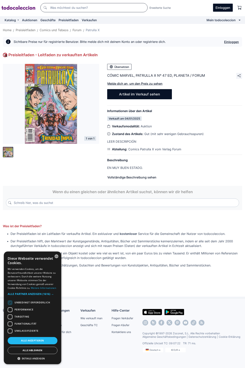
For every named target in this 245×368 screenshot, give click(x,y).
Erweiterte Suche (160, 7)
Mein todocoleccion (221, 20)
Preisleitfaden (69, 20)
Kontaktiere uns (121, 332)
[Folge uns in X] (169, 323)
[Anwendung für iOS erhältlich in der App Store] (152, 312)
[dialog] (32, 308)
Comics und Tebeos (54, 30)
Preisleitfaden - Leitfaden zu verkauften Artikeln (53, 55)
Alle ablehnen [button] (32, 350)
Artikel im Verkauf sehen (139, 94)
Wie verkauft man (91, 318)
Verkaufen (89, 20)
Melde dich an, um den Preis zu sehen (135, 83)
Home (7, 30)
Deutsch (154, 349)
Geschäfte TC (89, 325)
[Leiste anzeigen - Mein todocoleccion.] (239, 20)
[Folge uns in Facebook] (161, 323)
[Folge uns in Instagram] (145, 323)
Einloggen (231, 42)
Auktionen (29, 20)
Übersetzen (121, 66)
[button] (32, 294)
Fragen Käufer (120, 325)
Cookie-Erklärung (229, 336)
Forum (77, 30)
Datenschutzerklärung (202, 336)
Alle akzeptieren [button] (32, 340)
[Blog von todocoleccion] (201, 323)
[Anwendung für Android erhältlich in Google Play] (174, 312)
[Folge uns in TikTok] (193, 323)
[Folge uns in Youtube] (185, 323)
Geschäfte (48, 20)
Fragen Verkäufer (122, 318)
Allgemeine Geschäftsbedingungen (164, 336)
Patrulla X (93, 30)
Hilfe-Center (121, 310)
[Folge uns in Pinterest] (177, 323)
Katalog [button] (11, 20)
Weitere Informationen (43, 288)
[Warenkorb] (239, 7)
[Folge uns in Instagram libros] (153, 323)
